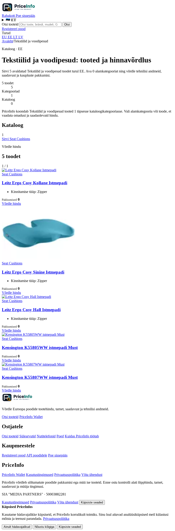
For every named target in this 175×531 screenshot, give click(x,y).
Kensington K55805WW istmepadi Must (40, 347)
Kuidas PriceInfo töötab (82, 436)
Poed (60, 436)
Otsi (67, 24)
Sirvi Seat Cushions (16, 139)
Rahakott (9, 16)
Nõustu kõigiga (44, 526)
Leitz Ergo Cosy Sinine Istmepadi (33, 272)
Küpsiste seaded (92, 502)
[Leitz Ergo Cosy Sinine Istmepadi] (38, 259)
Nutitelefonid (46, 436)
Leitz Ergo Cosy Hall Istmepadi (31, 309)
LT (15, 37)
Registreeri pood (14, 29)
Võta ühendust (91, 475)
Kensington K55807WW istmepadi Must (40, 377)
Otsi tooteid (10, 24)
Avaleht (7, 41)
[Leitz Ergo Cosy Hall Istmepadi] (26, 297)
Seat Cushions (12, 174)
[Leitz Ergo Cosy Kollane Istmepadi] (29, 170)
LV (20, 37)
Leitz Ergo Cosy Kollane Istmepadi (34, 182)
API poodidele (36, 455)
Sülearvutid (27, 436)
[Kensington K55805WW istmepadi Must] (33, 334)
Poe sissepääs (25, 16)
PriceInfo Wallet (31, 417)
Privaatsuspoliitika (67, 475)
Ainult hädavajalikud (17, 526)
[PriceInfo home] (26, 11)
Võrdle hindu (11, 203)
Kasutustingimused (39, 475)
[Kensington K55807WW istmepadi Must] (33, 364)
